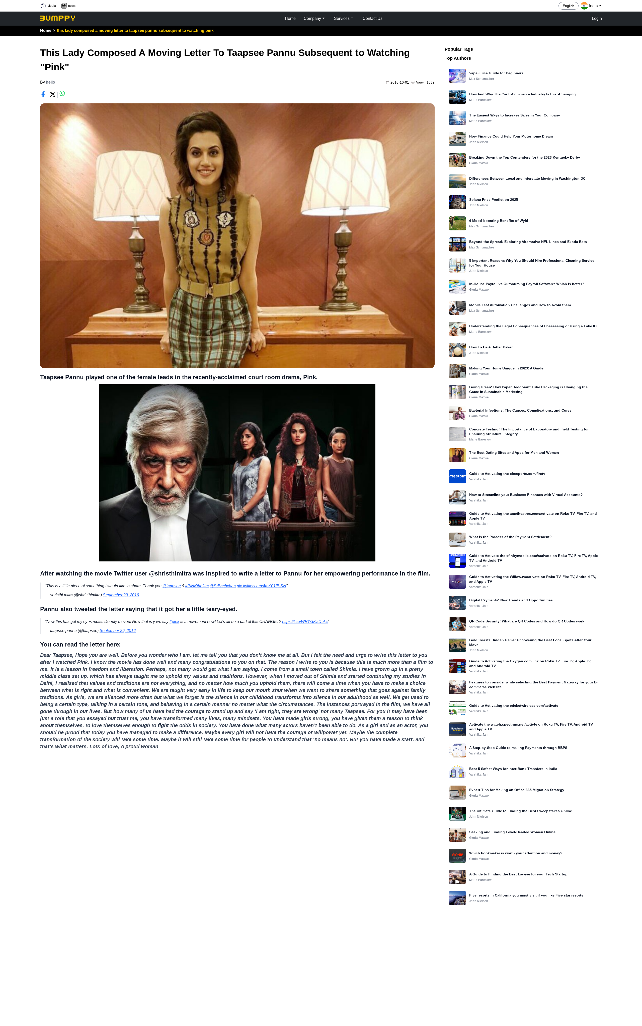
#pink (174, 621)
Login (597, 18)
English (568, 6)
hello (50, 82)
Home (45, 30)
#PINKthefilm (197, 586)
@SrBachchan (223, 586)
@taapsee (172, 586)
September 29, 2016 (121, 595)
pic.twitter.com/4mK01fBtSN (261, 586)
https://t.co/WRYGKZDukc (305, 621)
